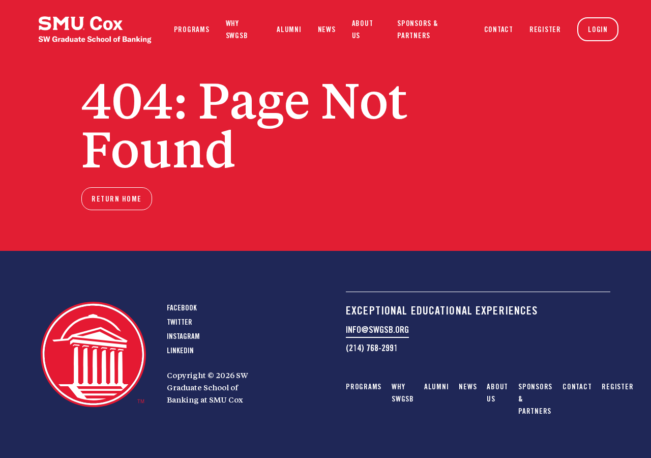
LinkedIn (180, 350)
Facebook (182, 307)
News (327, 29)
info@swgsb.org (377, 329)
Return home (117, 199)
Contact (498, 29)
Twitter (179, 322)
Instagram (183, 336)
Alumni (289, 29)
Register (545, 29)
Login (598, 29)
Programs (192, 29)
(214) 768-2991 (372, 347)
